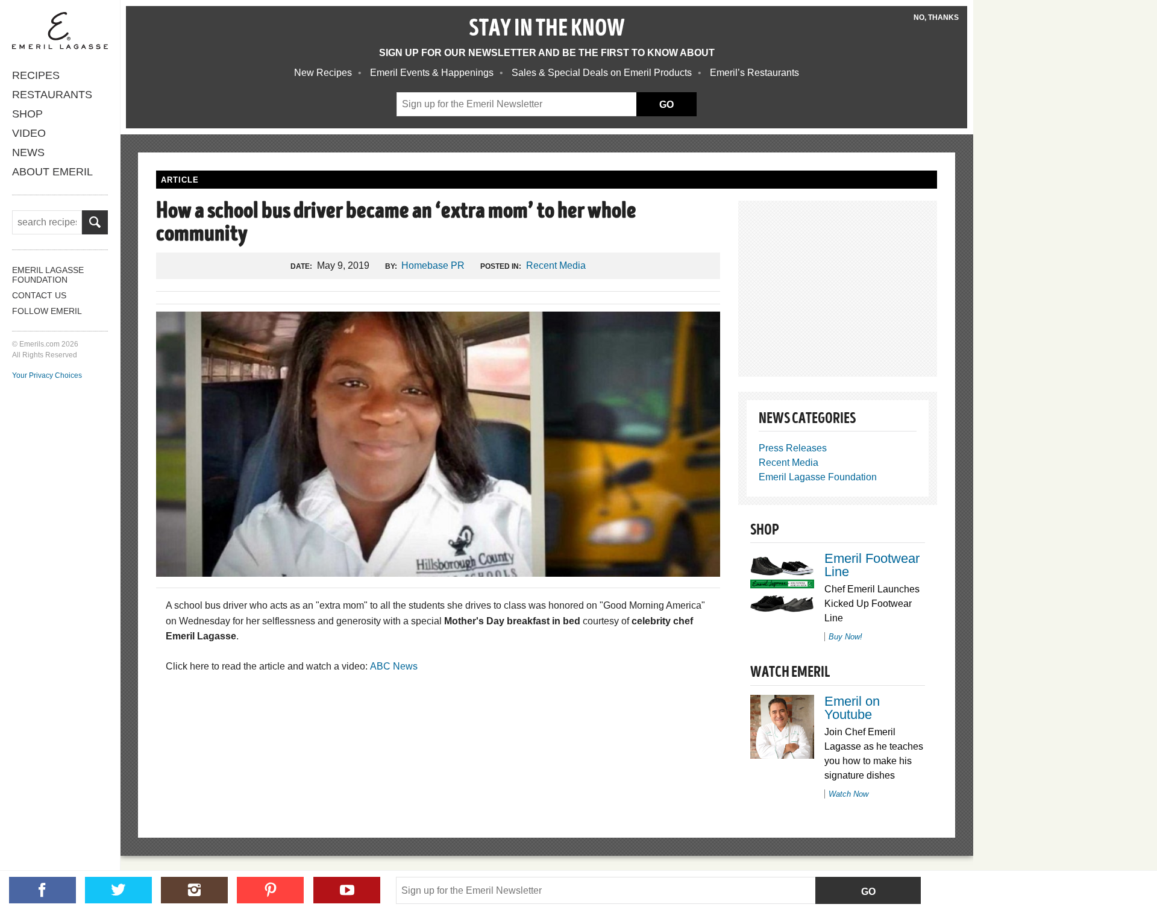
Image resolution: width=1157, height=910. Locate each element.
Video (29, 133)
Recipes (36, 75)
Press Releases (793, 448)
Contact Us (39, 295)
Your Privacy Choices (47, 375)
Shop (27, 114)
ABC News (394, 666)
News (28, 152)
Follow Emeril (47, 311)
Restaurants (52, 95)
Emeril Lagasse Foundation (48, 274)
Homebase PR (433, 265)
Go (868, 891)
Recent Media (556, 265)
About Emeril (52, 172)
